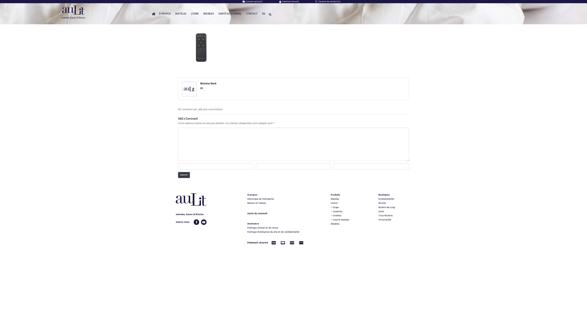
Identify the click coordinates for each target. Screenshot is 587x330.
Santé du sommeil (257, 213)
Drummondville (386, 199)
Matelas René (208, 84)
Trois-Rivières (385, 215)
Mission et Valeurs (256, 203)
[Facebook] (196, 222)
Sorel (381, 211)
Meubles (335, 224)
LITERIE (195, 14)
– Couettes (336, 211)
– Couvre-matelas (340, 220)
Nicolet (382, 203)
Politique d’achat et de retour (262, 228)
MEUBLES (208, 14)
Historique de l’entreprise (260, 199)
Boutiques (384, 195)
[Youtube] (204, 222)
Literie (334, 203)
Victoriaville (384, 220)
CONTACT (252, 14)
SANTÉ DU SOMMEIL (230, 14)
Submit (184, 175)
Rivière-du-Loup (386, 207)
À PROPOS (165, 14)
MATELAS (180, 14)
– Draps (335, 207)
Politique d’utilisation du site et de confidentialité (273, 232)
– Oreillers (336, 215)
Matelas (335, 199)
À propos (252, 195)
